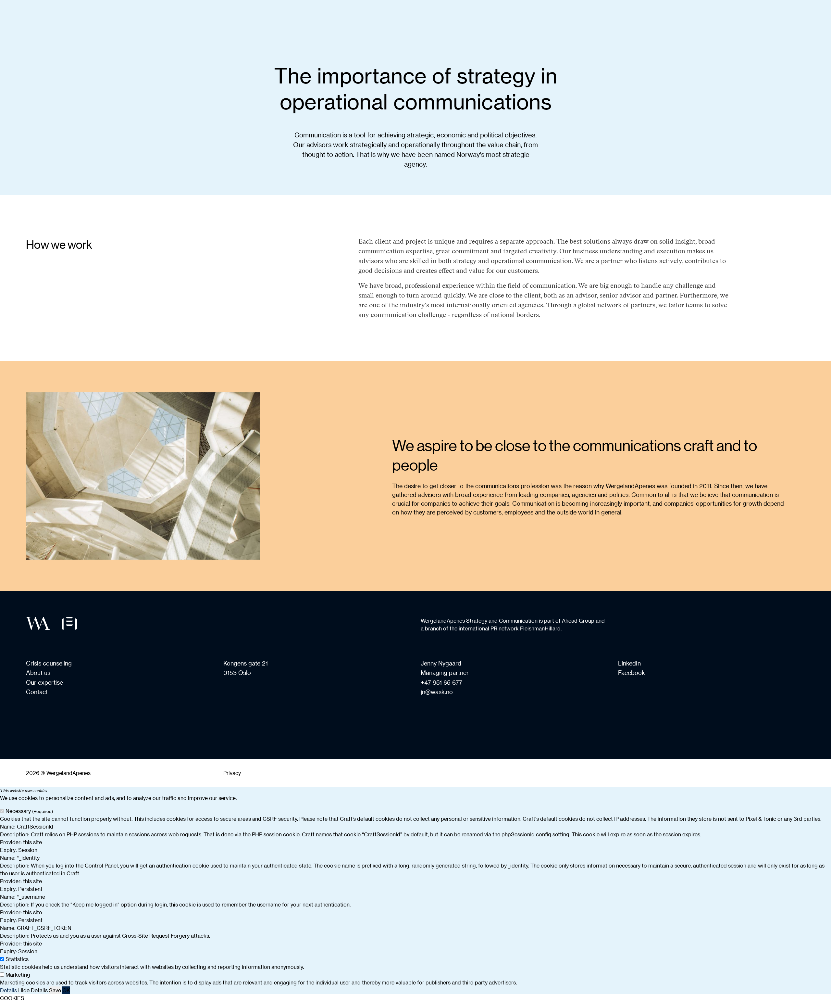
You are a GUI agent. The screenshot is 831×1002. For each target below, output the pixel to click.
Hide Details (33, 990)
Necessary (29, 811)
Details (8, 990)
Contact (37, 691)
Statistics (17, 959)
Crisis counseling (49, 663)
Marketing (18, 974)
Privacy (232, 773)
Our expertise (44, 682)
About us (38, 672)
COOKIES (12, 998)
